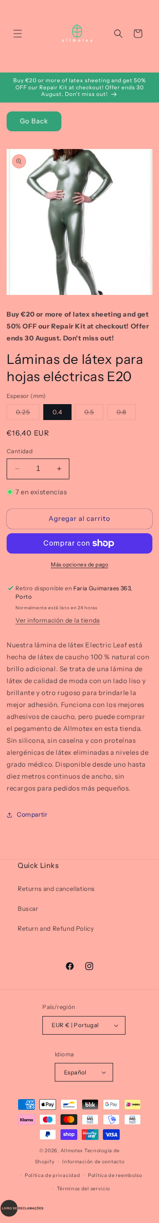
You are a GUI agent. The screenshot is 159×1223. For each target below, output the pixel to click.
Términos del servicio (83, 1188)
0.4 (57, 412)
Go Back (34, 121)
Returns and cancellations (56, 889)
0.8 (126, 414)
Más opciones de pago (79, 564)
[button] (17, 33)
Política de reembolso (115, 1175)
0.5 (93, 414)
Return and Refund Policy (56, 929)
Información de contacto (93, 1161)
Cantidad (20, 451)
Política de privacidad (52, 1175)
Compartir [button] (32, 814)
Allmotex (72, 1150)
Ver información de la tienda (57, 620)
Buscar (28, 909)
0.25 (27, 414)
